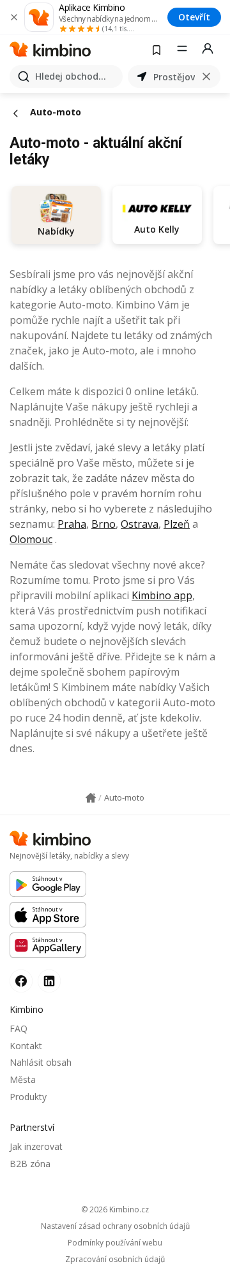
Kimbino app (162, 595)
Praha (71, 524)
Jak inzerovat (36, 1146)
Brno (103, 524)
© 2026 (115, 1209)
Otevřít (194, 17)
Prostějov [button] (174, 77)
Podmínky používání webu (115, 1243)
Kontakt (26, 1046)
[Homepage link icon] (91, 798)
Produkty (28, 1097)
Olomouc (31, 539)
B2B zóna (30, 1164)
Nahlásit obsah (41, 1062)
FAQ (18, 1028)
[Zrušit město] (206, 76)
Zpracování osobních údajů (115, 1259)
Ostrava (139, 524)
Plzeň (177, 524)
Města (23, 1079)
